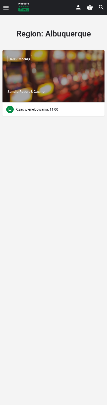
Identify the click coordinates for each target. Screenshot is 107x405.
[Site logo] (24, 7)
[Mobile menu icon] (5, 7)
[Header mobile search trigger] (101, 7)
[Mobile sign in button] (78, 7)
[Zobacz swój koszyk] (90, 7)
